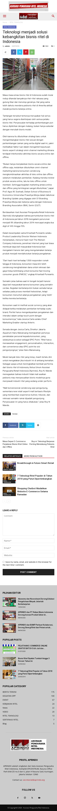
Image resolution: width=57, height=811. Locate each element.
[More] (38, 425)
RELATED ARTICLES (12, 456)
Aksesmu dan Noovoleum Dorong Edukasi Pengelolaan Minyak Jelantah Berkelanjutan (36, 601)
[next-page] (8, 501)
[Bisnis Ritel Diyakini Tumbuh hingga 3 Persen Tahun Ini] (9, 661)
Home (5, 22)
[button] (4, 16)
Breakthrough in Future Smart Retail (35, 463)
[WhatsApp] (32, 52)
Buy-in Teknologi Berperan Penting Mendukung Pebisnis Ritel (41, 444)
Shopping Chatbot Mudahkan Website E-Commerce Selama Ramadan (32, 491)
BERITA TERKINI (8, 469)
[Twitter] (19, 52)
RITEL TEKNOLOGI (16, 22)
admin (7, 46)
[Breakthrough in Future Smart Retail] (9, 466)
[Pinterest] (25, 52)
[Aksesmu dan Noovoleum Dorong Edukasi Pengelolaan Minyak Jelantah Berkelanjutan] (9, 602)
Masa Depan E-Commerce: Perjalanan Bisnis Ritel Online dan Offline (15, 444)
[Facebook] (13, 52)
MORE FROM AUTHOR (33, 456)
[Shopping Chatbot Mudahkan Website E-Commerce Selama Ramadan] (9, 491)
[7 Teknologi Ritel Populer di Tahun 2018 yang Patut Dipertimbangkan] (9, 478)
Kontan (14, 414)
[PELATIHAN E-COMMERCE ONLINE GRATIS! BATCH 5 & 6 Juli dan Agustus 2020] (9, 649)
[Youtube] (39, 798)
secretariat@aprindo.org (34, 780)
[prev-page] (4, 501)
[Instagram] (25, 797)
